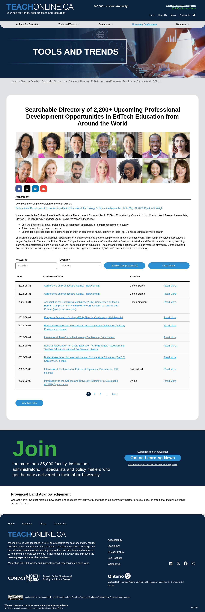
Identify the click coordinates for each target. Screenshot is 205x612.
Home (151, 15)
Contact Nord (127, 582)
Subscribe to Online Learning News (181, 6)
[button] (193, 15)
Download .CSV (29, 403)
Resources (104, 24)
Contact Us (184, 15)
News (173, 15)
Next (114, 394)
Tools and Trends (68, 24)
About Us (162, 15)
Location (65, 259)
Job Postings (115, 558)
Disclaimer (114, 546)
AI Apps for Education (27, 24)
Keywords (21, 259)
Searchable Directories (53, 81)
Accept (194, 607)
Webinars (181, 24)
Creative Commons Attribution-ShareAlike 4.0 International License (101, 597)
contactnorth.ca (47, 597)
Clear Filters (168, 265)
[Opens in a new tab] (171, 563)
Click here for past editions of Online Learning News (152, 464)
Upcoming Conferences (144, 24)
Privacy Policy (57, 608)
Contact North (114, 582)
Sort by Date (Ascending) (124, 265)
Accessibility (115, 540)
